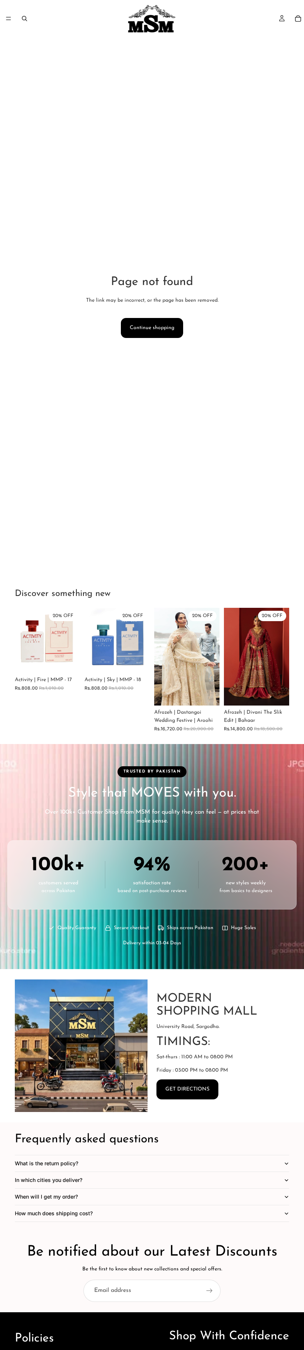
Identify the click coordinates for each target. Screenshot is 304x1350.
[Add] (68, 661)
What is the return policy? (46, 1163)
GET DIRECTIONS (187, 1089)
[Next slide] (211, 657)
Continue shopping (152, 328)
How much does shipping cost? (54, 1213)
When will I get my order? (46, 1196)
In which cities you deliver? (48, 1180)
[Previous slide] (162, 657)
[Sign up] (209, 1291)
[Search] (24, 18)
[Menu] (8, 18)
